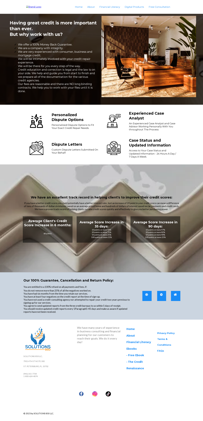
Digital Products (134, 7)
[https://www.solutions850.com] (33, 6)
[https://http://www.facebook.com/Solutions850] (81, 394)
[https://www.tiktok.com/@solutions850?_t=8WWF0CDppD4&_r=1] (108, 394)
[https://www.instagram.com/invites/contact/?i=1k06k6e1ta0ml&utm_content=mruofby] (94, 394)
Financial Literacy (109, 7)
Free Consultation (159, 7)
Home (79, 7)
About (91, 7)
